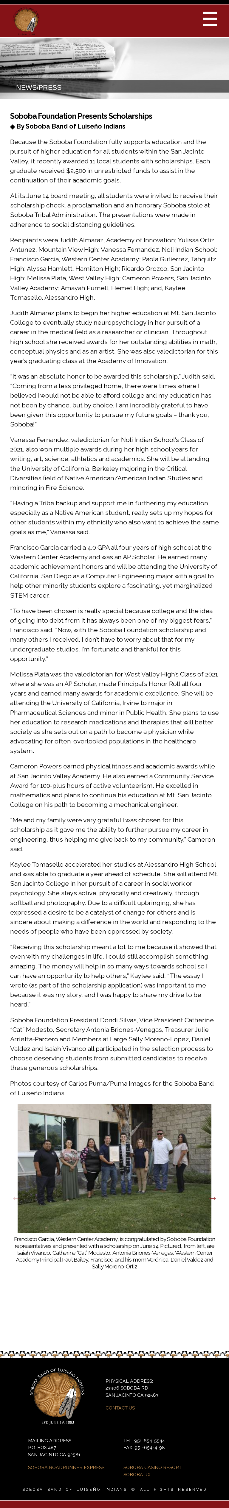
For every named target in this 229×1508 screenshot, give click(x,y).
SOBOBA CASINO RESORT (152, 1467)
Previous (16, 1196)
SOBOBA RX (137, 1474)
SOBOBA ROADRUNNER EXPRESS (66, 1467)
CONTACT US (120, 1408)
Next (212, 1196)
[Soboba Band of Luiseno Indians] (26, 33)
